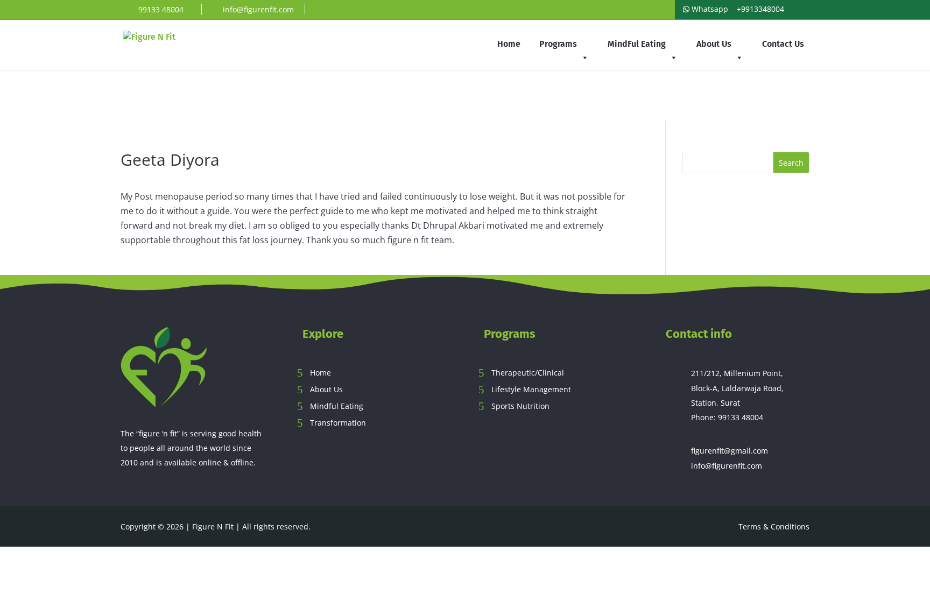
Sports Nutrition (520, 406)
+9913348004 (759, 9)
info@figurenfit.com (726, 466)
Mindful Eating (336, 406)
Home (508, 44)
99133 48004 (740, 417)
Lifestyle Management (531, 389)
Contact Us (783, 44)
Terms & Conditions (773, 526)
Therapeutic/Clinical (527, 372)
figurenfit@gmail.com (729, 451)
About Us (713, 44)
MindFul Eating (637, 44)
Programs (558, 44)
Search (791, 163)
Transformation (338, 423)
